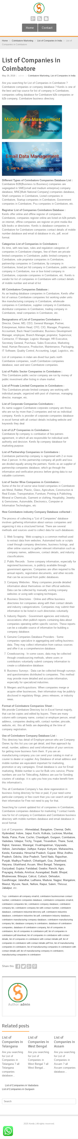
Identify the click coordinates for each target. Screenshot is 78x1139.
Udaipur (18, 841)
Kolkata (45, 833)
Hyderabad (8, 833)
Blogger (46, 18)
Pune (22, 837)
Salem (52, 884)
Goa (50, 860)
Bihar (60, 852)
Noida (5, 837)
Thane (61, 841)
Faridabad (31, 868)
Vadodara (7, 841)
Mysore (16, 884)
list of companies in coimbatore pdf (30, 931)
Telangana (59, 864)
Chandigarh (42, 837)
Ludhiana (36, 880)
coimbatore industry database (55, 915)
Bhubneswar (9, 876)
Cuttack (42, 876)
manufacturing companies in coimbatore (21, 954)
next (74, 1026)
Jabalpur (7, 887)
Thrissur (62, 884)
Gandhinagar (9, 880)
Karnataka (17, 852)
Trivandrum (49, 841)
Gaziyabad (8, 868)
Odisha (17, 856)
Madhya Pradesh (21, 860)
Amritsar (29, 872)
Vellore (6, 848)
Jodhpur (31, 848)
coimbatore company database (43, 904)
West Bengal (44, 864)
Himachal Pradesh (35, 852)
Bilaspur (22, 876)
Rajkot (5, 845)
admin (25, 1004)
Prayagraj (7, 872)
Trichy (28, 841)
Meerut (6, 884)
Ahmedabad (32, 829)
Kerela (5, 852)
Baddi (54, 872)
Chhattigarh (39, 860)
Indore (19, 833)
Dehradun (54, 876)
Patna (13, 837)
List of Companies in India (63, 75)
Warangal (28, 845)
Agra (61, 868)
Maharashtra (66, 848)
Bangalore (46, 829)
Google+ (33, 18)
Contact (47, 28)
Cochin (30, 837)
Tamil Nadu (47, 856)
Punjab (6, 860)
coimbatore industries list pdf (26, 915)
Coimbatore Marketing (38, 75)
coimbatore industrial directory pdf (28, 912)
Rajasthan (61, 856)
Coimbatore (68, 837)
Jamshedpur (18, 848)
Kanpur (42, 848)
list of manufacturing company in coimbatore (42, 951)
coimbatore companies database (26, 900)
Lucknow (57, 833)
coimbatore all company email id (23, 896)
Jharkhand (60, 860)
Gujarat (51, 852)
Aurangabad (42, 872)
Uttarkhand (19, 864)
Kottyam (52, 848)
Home (30, 28)
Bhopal (63, 872)
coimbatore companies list (14, 904)
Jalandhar (23, 880)
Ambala (18, 872)
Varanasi (16, 845)
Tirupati (37, 841)
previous (69, 1026)
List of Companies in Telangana (12, 1041)
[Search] (73, 1101)
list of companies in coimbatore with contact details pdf (35, 939)
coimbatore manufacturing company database (24, 919)
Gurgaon (55, 837)
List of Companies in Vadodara (21, 1085)
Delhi (68, 829)
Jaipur (28, 833)
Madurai (47, 880)
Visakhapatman (44, 845)
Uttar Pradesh (31, 856)
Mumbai (68, 833)
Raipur (43, 884)
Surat (70, 841)
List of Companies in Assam (64, 1041)
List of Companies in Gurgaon (18, 1089)
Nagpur (57, 880)
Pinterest (34, 966)
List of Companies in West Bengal (38, 1041)
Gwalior (43, 868)
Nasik (25, 884)
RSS (39, 18)
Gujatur (20, 868)
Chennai (58, 829)
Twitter (23, 966)
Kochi (36, 833)
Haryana (7, 864)
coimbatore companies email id (58, 900)
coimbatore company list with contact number (37, 908)
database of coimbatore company (30, 927)
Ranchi (53, 868)
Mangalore (69, 880)
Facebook (17, 966)
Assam (31, 864)
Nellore (34, 884)
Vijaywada (60, 845)
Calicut (32, 876)
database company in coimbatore (31, 923)
